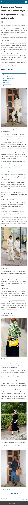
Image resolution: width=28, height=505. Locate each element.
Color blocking (6, 82)
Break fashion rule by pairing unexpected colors (13, 85)
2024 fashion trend (11, 174)
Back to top (24, 499)
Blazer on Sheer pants (7, 76)
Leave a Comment (14, 493)
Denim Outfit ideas (7, 84)
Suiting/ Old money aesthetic (9, 78)
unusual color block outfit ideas (18, 300)
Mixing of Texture (7, 80)
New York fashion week (8, 27)
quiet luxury (3, 204)
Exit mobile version (14, 503)
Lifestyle (8, 489)
